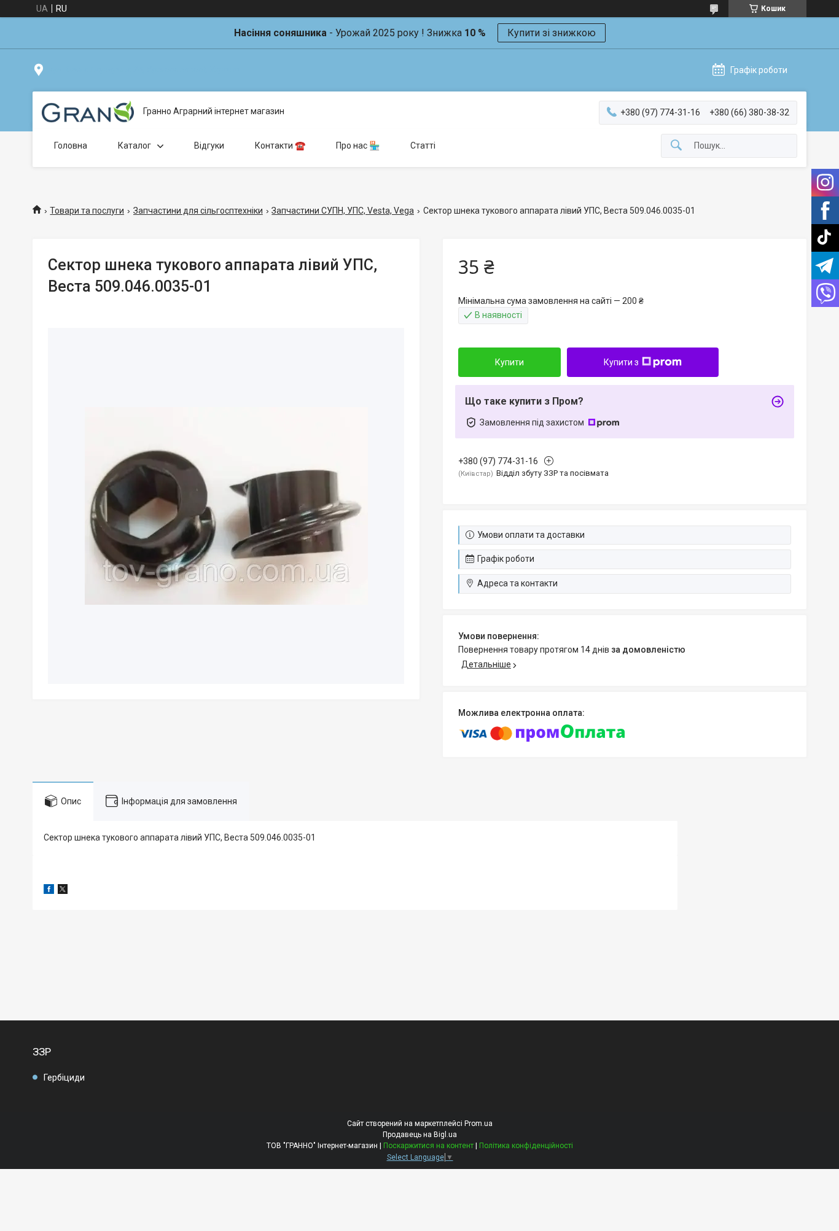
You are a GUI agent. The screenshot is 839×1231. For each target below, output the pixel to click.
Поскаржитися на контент (428, 1145)
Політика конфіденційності (526, 1145)
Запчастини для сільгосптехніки (198, 211)
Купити (509, 362)
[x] (63, 891)
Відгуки (209, 145)
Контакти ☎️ (280, 145)
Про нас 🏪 (358, 145)
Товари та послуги (87, 211)
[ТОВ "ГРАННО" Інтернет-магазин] (88, 112)
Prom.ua (478, 1123)
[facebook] (49, 891)
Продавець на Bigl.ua (420, 1134)
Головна (70, 145)
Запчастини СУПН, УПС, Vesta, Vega (342, 211)
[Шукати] (676, 145)
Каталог (134, 145)
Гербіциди (64, 1077)
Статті (422, 145)
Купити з (621, 362)
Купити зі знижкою (551, 33)
